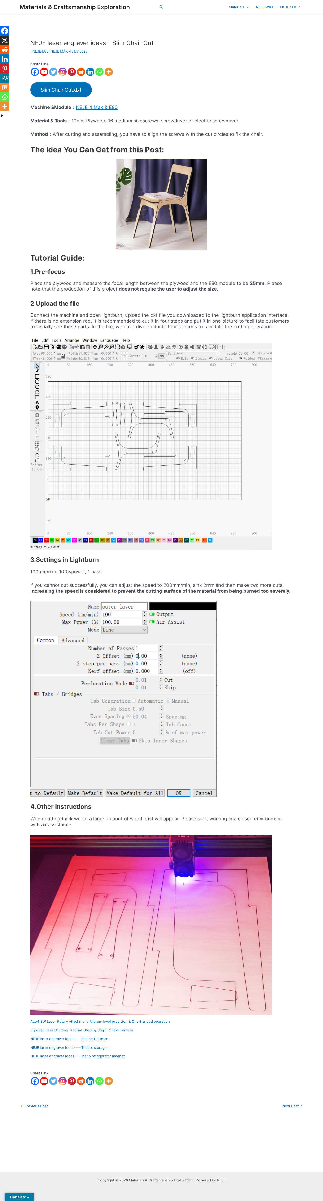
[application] (246, 7)
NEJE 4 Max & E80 (97, 107)
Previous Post (34, 1106)
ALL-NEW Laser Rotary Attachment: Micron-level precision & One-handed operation (100, 1021)
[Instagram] (62, 72)
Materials (236, 7)
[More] (109, 72)
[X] (4, 40)
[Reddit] (81, 72)
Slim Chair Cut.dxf (61, 90)
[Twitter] (53, 72)
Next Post (292, 1106)
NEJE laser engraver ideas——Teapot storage (68, 1047)
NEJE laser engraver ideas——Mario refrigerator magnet (77, 1056)
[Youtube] (44, 72)
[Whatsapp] (99, 72)
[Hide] (2, 115)
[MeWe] (4, 78)
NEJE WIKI (264, 7)
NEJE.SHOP (290, 7)
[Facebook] (35, 72)
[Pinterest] (72, 72)
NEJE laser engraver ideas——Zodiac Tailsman (69, 1039)
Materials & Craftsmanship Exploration (75, 7)
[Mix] (4, 87)
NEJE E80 (40, 51)
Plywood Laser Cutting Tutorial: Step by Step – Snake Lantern (81, 1030)
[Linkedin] (90, 72)
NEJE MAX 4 (60, 51)
